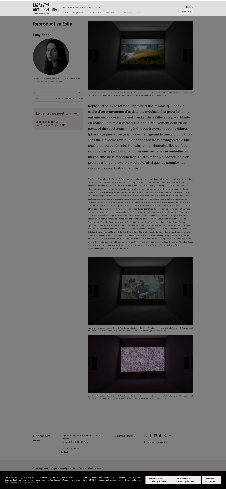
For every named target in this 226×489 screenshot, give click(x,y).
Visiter (65, 12)
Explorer (110, 12)
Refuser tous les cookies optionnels (185, 480)
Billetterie (186, 11)
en (191, 7)
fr (187, 7)
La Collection (125, 12)
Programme (78, 12)
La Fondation (95, 12)
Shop (138, 12)
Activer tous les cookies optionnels (157, 480)
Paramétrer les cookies (210, 480)
